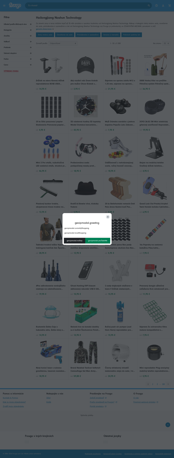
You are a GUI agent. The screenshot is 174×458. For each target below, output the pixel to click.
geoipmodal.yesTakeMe (97, 241)
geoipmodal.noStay (74, 241)
